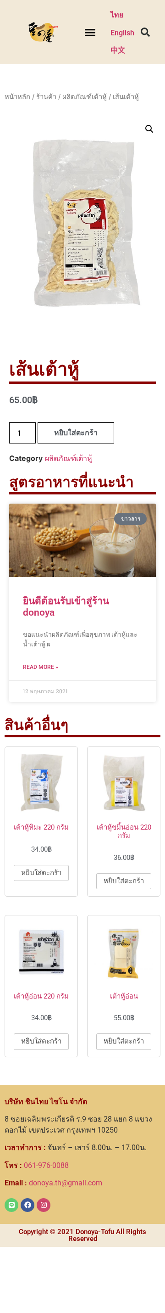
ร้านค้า (46, 97)
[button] (90, 32)
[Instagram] (43, 1205)
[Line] (11, 1205)
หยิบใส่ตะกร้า (76, 432)
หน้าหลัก (17, 97)
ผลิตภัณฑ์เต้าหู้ (84, 97)
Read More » (40, 667)
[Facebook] (27, 1205)
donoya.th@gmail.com (53, 1182)
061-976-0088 (37, 1165)
